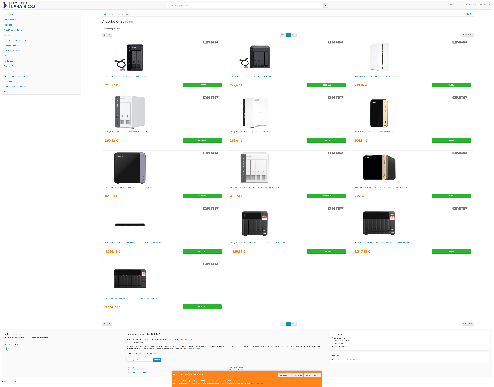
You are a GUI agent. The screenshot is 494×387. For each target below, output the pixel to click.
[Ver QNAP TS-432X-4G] (163, 167)
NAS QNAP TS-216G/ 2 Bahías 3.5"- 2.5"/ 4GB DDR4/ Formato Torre (131, 132)
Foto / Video (9, 71)
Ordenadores (9, 14)
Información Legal (235, 367)
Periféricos (8, 61)
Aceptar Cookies (312, 375)
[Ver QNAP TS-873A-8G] (163, 278)
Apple (6, 92)
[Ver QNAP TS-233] (288, 112)
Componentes (10, 19)
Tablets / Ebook (10, 66)
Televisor (8, 35)
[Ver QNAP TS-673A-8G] (412, 223)
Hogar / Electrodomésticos (15, 76)
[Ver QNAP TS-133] (412, 56)
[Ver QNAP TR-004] (288, 56)
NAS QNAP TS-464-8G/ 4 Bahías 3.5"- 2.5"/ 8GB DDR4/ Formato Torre (382, 187)
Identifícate (457, 4)
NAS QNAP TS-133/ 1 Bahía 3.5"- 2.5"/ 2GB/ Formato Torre (377, 76)
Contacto (472, 4)
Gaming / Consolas (12, 50)
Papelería (8, 81)
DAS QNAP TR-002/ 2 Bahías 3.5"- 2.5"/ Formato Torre (126, 76)
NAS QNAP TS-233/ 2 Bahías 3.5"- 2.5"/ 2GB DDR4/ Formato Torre (255, 132)
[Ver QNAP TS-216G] (163, 112)
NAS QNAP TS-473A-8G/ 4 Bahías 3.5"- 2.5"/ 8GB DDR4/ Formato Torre (257, 243)
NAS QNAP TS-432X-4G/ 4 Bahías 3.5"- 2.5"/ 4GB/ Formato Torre (130, 187)
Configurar (285, 375)
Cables (7, 55)
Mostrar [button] (467, 35)
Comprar (202, 85)
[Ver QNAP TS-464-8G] (412, 167)
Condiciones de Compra (136, 372)
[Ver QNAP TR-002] (163, 56)
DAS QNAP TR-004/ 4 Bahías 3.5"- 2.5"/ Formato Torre (251, 76)
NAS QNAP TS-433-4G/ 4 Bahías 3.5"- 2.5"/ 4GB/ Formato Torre (254, 187)
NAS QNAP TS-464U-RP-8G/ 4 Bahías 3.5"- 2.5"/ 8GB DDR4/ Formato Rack (133, 243)
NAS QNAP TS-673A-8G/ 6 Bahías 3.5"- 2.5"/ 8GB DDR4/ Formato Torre (382, 243)
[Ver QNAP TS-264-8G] (412, 112)
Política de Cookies (258, 383)
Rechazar (297, 375)
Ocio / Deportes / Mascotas (15, 86)
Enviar (157, 360)
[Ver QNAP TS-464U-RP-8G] (163, 223)
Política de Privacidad (194, 348)
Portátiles (8, 25)
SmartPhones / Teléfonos (14, 30)
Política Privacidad (134, 369)
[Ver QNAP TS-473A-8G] (288, 223)
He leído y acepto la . (145, 353)
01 (288, 35)
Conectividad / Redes (12, 45)
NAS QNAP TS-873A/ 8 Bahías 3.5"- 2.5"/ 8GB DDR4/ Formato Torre (131, 298)
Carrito (485, 4)
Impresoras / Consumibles (15, 40)
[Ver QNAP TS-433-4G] (288, 167)
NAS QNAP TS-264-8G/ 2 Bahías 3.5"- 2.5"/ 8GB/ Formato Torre (379, 132)
